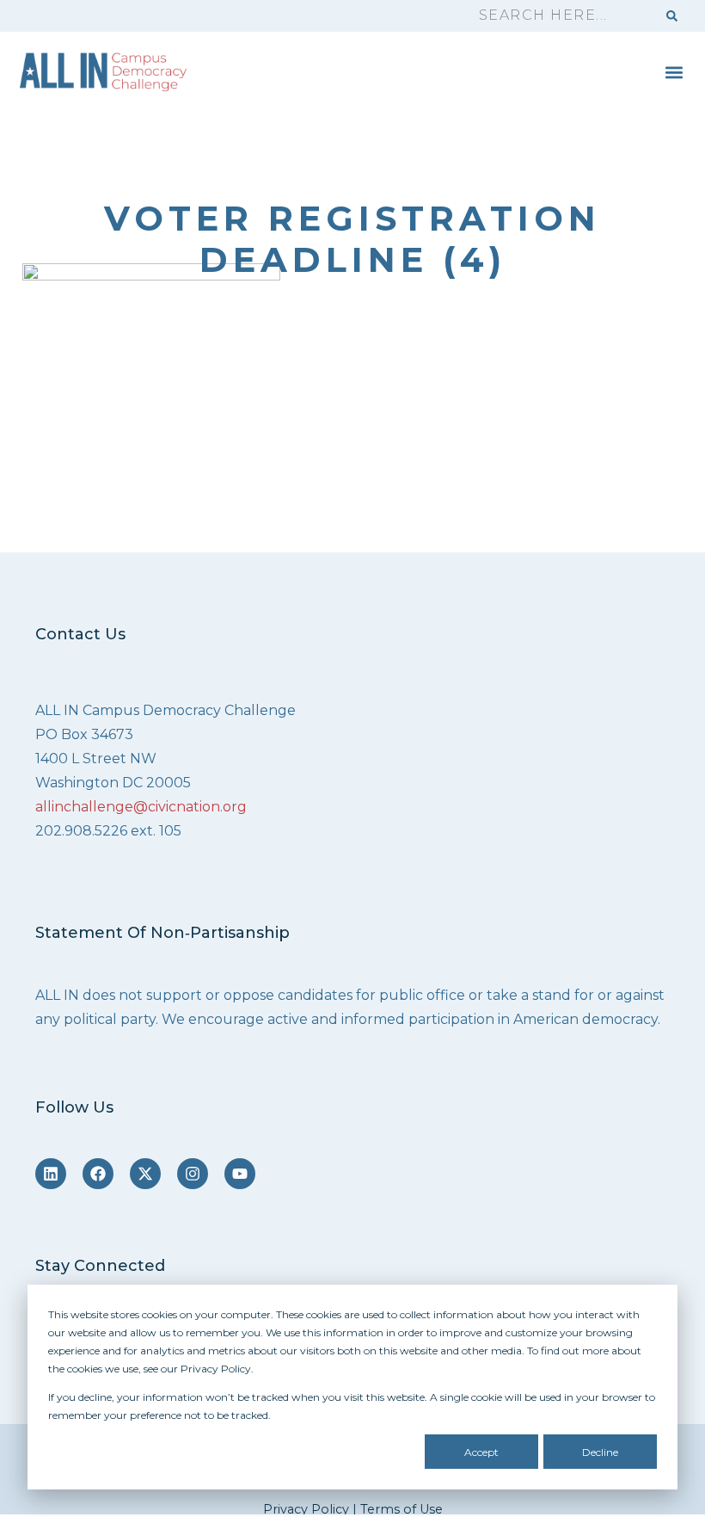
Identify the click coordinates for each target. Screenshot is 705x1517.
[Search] (672, 16)
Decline (600, 1452)
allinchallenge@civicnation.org (141, 807)
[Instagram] (192, 1173)
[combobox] (560, 16)
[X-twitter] (145, 1173)
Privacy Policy (306, 1509)
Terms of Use (401, 1509)
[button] (673, 72)
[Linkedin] (50, 1173)
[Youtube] (239, 1173)
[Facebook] (98, 1173)
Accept (481, 1452)
